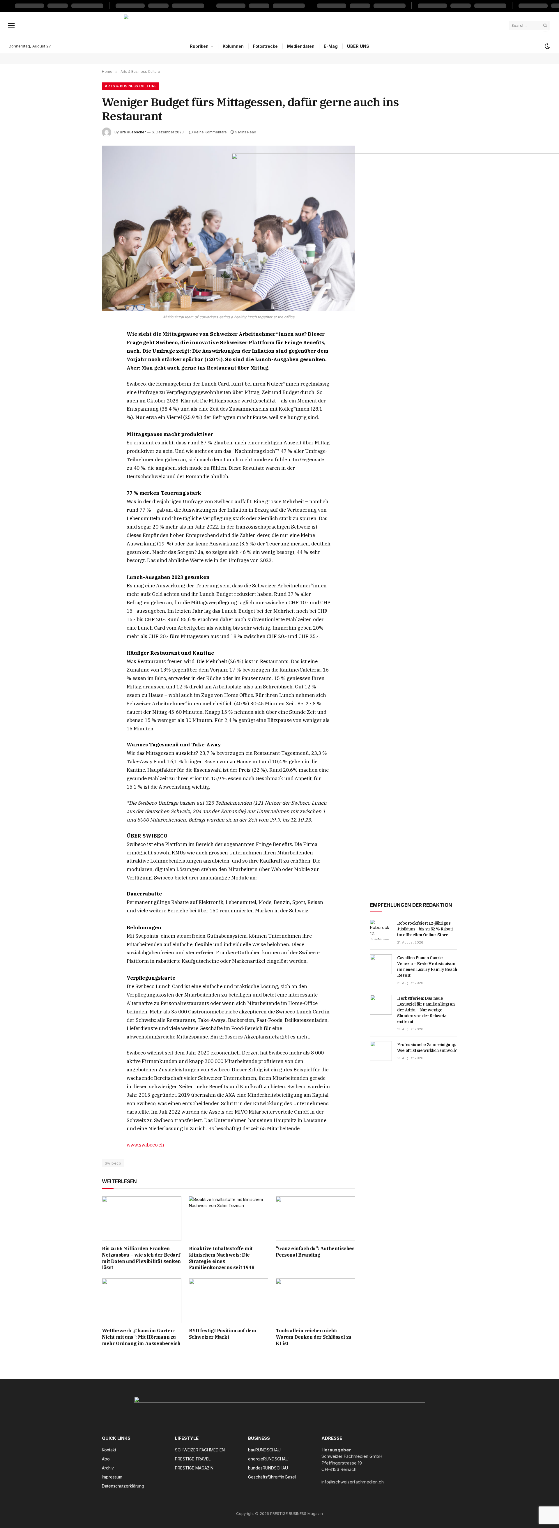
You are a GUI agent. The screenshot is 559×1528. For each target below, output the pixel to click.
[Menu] (11, 25)
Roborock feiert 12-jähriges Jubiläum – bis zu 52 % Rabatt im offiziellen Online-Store (425, 929)
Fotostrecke (265, 46)
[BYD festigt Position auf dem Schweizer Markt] (228, 1300)
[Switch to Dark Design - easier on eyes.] (546, 46)
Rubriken (199, 46)
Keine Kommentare (210, 132)
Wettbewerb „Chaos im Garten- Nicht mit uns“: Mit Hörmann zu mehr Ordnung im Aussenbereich (141, 1337)
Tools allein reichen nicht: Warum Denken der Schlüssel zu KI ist (313, 1337)
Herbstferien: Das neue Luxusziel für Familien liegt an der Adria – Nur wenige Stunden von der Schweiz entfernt (425, 1010)
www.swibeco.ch (145, 1145)
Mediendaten (300, 46)
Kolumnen (233, 46)
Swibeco (113, 1163)
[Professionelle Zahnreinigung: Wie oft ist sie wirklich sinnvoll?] (381, 1051)
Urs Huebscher (133, 132)
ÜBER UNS (358, 46)
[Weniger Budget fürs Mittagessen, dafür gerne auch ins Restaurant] (228, 228)
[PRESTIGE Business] (279, 25)
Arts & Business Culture (130, 86)
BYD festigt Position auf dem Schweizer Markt (222, 1334)
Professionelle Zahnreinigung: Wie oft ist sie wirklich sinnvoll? (427, 1047)
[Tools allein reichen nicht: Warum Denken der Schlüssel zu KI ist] (315, 1300)
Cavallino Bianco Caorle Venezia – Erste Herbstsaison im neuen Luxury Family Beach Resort (427, 966)
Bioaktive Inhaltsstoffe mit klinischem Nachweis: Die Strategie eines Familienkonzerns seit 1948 (221, 1258)
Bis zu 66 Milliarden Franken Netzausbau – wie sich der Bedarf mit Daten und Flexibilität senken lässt (141, 1258)
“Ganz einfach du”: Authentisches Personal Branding (315, 1252)
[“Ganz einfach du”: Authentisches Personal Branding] (315, 1218)
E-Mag (331, 46)
